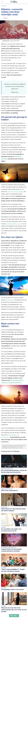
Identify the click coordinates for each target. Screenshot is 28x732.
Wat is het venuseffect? (9, 490)
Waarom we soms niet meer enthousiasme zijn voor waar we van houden (14, 609)
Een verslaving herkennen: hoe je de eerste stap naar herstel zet (13, 471)
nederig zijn (10, 300)
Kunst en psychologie (7, 488)
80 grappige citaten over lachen (12, 589)
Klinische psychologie (7, 468)
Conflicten (4, 507)
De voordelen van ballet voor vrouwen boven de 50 (11, 530)
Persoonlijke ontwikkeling (8, 547)
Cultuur (3, 527)
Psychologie (4, 5)
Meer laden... (14, 615)
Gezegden (3, 567)
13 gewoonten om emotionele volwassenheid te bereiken (11, 550)
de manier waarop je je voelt (14, 224)
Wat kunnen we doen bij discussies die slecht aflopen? (13, 510)
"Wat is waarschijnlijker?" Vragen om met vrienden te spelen (13, 570)
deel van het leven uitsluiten (15, 191)
